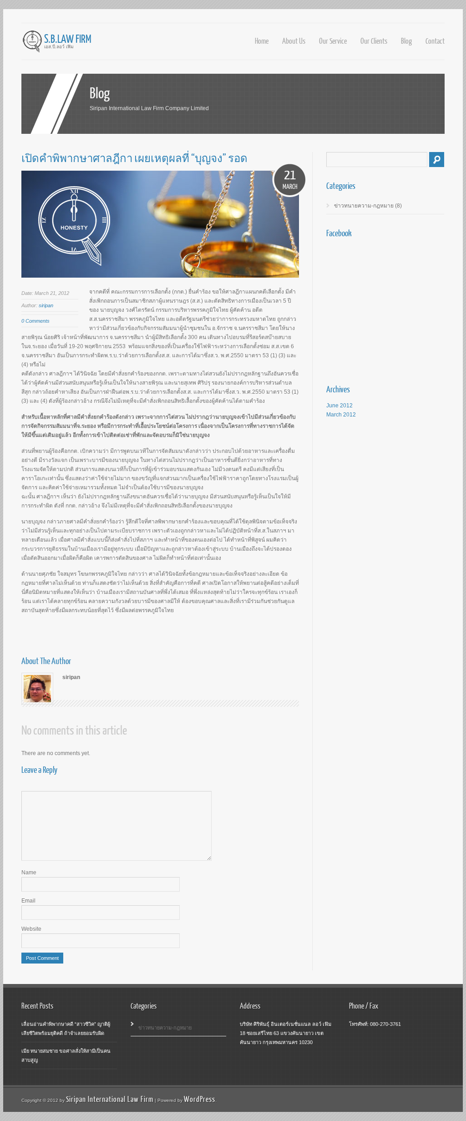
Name (28, 872)
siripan (46, 305)
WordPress (199, 1099)
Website (31, 929)
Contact (435, 41)
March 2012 (341, 414)
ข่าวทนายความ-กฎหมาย (364, 206)
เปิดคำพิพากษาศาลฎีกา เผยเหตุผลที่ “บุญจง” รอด (134, 158)
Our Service (333, 41)
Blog (406, 41)
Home (261, 41)
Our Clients (373, 41)
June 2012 (339, 405)
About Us (293, 41)
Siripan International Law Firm (109, 1099)
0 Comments (35, 321)
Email (28, 901)
